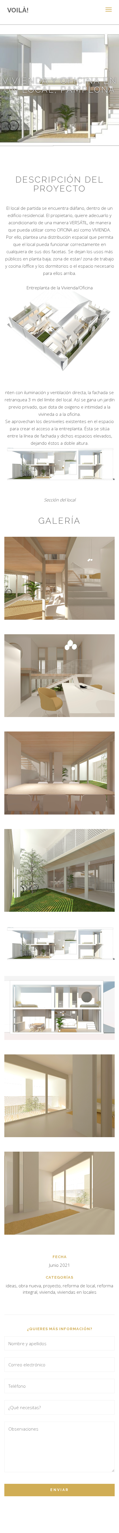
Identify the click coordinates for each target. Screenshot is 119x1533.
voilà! (18, 10)
